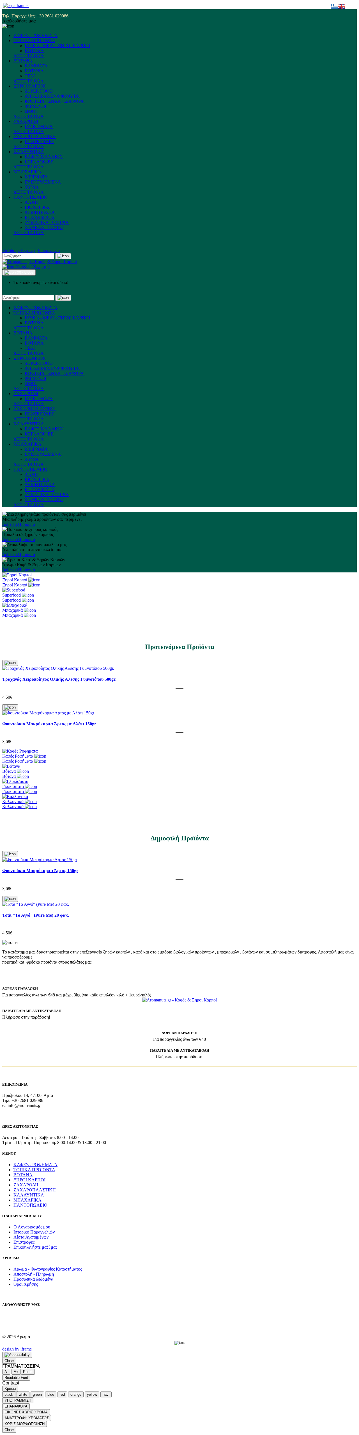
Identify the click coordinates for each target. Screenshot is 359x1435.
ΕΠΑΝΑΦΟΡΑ (15, 1406)
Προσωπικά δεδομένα (33, 1279)
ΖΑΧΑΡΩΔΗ (25, 121)
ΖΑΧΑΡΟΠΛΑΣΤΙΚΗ (34, 136)
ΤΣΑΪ (30, 76)
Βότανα (9, 771)
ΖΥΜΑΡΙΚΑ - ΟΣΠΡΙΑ (47, 222)
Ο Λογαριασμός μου (31, 1227)
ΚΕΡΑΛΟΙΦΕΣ (39, 161)
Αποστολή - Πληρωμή (33, 1274)
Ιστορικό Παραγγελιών (34, 1232)
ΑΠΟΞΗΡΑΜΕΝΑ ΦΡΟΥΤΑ (52, 96)
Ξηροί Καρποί (15, 579)
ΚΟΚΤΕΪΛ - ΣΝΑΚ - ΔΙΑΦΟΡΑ (54, 101)
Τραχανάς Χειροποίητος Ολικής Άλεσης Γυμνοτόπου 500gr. (59, 679)
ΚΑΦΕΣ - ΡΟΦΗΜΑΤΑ (35, 35)
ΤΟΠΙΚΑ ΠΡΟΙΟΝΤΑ (34, 40)
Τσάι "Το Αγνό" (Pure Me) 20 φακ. (35, 915)
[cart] (10, 663)
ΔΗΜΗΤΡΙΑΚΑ (40, 212)
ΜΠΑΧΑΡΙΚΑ (27, 171)
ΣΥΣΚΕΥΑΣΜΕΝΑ (43, 182)
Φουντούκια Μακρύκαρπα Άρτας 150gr (40, 870)
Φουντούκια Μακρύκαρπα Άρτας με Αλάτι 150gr (49, 723)
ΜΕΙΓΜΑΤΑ (36, 177)
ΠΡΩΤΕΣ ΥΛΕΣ (39, 141)
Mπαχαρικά (13, 610)
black (8, 1394)
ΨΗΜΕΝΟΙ (35, 106)
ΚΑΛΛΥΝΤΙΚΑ (28, 151)
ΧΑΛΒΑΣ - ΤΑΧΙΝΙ (44, 227)
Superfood (12, 595)
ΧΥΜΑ (32, 187)
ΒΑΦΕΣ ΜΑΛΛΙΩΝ (44, 156)
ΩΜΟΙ (31, 111)
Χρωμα (10, 1388)
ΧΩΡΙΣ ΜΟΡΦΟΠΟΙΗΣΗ (24, 1424)
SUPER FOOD (39, 91)
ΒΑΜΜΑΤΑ (36, 65)
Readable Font (16, 1378)
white (23, 1394)
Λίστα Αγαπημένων (31, 1237)
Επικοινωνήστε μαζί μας (35, 1247)
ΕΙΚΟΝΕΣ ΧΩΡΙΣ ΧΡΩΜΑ (26, 1412)
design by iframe (17, 1349)
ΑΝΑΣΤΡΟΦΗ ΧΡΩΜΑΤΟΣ (26, 1418)
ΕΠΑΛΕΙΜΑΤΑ (39, 217)
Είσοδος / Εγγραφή (19, 250)
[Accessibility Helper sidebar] (17, 1355)
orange (75, 1394)
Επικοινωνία (49, 250)
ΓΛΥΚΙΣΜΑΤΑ (39, 126)
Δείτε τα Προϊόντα (18, 524)
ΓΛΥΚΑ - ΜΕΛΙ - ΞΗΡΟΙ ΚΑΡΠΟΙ (57, 45)
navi (106, 1394)
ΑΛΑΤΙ (31, 202)
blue (50, 1394)
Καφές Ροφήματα (18, 756)
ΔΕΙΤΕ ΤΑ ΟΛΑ (28, 55)
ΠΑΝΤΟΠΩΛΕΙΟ (30, 197)
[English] (342, 5)
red (62, 1394)
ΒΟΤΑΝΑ (34, 50)
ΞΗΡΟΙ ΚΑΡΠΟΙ (29, 86)
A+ (16, 1372)
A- (6, 1372)
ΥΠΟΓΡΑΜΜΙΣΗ (17, 1400)
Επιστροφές (23, 1242)
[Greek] (334, 5)
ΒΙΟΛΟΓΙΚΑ (37, 207)
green (37, 1394)
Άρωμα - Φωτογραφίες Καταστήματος (47, 1269)
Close (9, 1361)
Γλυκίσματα (13, 786)
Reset (28, 1372)
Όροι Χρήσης (25, 1284)
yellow (92, 1394)
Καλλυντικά (13, 801)
